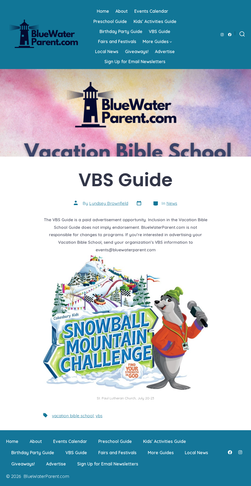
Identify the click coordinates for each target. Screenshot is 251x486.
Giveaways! (137, 51)
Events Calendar (151, 11)
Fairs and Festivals (117, 41)
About (121, 11)
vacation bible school (73, 415)
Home (103, 11)
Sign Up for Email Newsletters (134, 61)
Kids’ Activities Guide (155, 21)
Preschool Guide (110, 21)
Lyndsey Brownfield (108, 203)
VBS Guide (159, 31)
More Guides (156, 41)
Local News (106, 51)
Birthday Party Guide (121, 31)
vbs (99, 415)
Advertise (165, 51)
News (171, 203)
